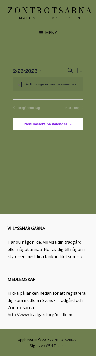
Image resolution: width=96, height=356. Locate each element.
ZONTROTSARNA (50, 9)
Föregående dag (28, 108)
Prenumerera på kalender (45, 123)
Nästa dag (72, 108)
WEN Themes (56, 345)
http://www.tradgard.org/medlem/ (40, 315)
